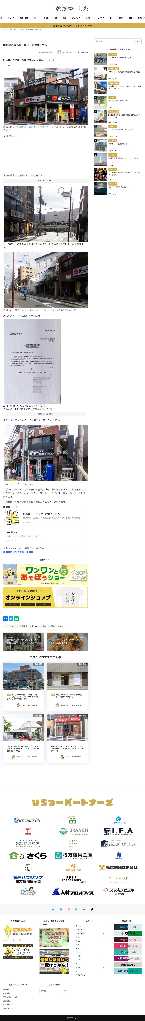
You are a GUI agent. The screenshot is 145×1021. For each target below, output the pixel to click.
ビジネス (101, 18)
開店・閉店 (24, 18)
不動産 (121, 18)
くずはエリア (11, 626)
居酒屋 (24, 626)
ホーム (78, 926)
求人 (111, 18)
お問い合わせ (80, 975)
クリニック (76, 18)
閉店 (44, 626)
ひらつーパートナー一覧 (12, 940)
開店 (53, 626)
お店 (56, 18)
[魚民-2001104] (46, 451)
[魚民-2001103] (46, 212)
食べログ (14, 420)
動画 (64, 18)
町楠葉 (35, 626)
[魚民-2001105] (32, 360)
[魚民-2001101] (46, 95)
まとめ (46, 18)
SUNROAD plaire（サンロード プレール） (38, 126)
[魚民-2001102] (46, 279)
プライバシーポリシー (11, 997)
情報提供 (6, 989)
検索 (138, 41)
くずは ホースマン (31, 310)
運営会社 (6, 1001)
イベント (89, 18)
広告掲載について (9, 1004)
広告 (130, 18)
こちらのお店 (27, 484)
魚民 (61, 626)
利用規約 (6, 993)
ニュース (11, 18)
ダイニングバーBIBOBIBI (56, 310)
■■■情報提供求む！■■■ (18, 551)
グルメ (35, 18)
